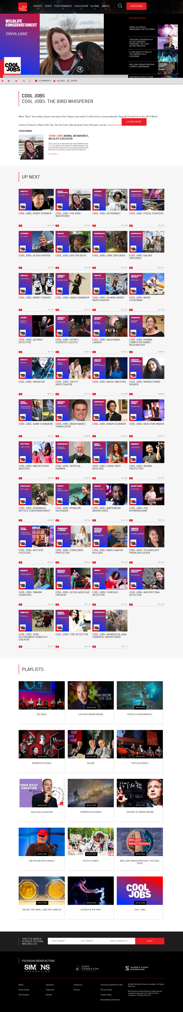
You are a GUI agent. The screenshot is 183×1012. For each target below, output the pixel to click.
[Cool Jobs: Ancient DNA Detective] (146, 578)
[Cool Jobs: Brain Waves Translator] (73, 410)
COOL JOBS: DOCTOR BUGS (71, 255)
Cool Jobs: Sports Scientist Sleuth (67, 341)
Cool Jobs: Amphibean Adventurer (106, 509)
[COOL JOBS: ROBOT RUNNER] (36, 199)
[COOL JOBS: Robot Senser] (36, 284)
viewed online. (114, 125)
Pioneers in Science (91, 812)
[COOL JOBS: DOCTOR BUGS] (73, 242)
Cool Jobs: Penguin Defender (68, 509)
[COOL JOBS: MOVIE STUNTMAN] (146, 284)
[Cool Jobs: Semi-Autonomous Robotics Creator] (36, 620)
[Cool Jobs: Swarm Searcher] (36, 578)
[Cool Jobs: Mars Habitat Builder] (109, 536)
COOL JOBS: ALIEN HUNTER (34, 255)
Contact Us (77, 985)
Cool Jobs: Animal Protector (140, 467)
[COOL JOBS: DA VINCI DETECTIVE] (36, 326)
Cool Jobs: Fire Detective (72, 634)
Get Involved (24, 995)
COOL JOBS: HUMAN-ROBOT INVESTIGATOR (108, 299)
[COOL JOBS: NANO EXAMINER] (73, 284)
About (21, 985)
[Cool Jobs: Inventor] (36, 368)
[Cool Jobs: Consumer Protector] (73, 536)
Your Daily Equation (42, 812)
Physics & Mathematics (139, 714)
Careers (76, 990)
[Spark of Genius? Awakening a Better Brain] (168, 30)
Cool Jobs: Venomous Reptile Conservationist (35, 509)
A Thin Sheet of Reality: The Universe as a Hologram (140, 54)
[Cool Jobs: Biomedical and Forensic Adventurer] (109, 620)
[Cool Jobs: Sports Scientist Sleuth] (73, 326)
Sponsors (50, 985)
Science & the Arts (91, 910)
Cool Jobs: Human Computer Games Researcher (140, 342)
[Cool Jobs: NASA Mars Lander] (109, 326)
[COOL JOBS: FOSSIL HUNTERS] (146, 199)
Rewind (24, 81)
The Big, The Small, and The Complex (41, 910)
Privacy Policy (106, 990)
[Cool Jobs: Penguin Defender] (73, 494)
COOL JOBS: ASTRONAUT (106, 213)
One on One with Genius (42, 861)
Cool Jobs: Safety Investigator (67, 383)
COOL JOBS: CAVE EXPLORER (108, 255)
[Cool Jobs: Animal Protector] (146, 452)
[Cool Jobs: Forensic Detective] (109, 578)
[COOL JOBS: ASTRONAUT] (109, 199)
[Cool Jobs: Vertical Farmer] (73, 452)
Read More (52, 154)
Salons (91, 763)
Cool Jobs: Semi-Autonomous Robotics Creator (33, 637)
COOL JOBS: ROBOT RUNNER (35, 213)
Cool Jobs (139, 910)
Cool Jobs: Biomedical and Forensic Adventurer (109, 635)
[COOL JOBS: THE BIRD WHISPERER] (73, 199)
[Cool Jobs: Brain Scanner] (109, 410)
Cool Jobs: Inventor (32, 382)
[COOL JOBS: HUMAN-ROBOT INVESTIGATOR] (109, 284)
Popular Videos (139, 763)
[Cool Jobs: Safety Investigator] (73, 368)
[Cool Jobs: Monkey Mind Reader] (146, 368)
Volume (8, 81)
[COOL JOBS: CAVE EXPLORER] (109, 242)
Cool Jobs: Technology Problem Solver (144, 551)
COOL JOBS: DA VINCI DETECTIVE (31, 341)
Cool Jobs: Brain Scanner (109, 424)
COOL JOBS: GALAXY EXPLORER (140, 257)
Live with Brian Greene (90, 714)
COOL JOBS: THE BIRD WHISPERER (68, 214)
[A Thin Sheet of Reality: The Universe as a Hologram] (168, 55)
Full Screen (30, 81)
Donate (49, 995)
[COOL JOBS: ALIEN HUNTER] (36, 242)
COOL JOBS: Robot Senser (35, 298)
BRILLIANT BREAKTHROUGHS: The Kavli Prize (139, 862)
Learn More (134, 122)
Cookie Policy (106, 995)
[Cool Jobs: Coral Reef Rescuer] (109, 452)
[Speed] (16, 81)
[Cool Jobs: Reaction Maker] (146, 410)
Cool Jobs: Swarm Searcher (30, 593)
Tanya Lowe (69, 137)
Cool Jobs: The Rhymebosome (138, 509)
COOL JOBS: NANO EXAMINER (72, 298)
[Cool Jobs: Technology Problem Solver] (146, 536)
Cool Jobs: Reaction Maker (146, 424)
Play (2, 81)
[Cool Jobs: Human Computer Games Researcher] (146, 326)
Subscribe (136, 6)
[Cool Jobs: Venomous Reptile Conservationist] (36, 494)
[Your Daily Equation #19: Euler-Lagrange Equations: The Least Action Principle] (168, 43)
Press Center (24, 990)
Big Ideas (42, 714)
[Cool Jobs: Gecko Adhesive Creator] (73, 578)
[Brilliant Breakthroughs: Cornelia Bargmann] (168, 68)
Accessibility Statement (110, 1000)
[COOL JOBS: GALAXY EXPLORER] (146, 242)
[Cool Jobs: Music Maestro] (109, 368)
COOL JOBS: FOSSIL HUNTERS (146, 213)
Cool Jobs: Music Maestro (109, 382)
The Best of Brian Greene (140, 812)
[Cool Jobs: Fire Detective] (73, 620)
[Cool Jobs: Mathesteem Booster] (36, 452)
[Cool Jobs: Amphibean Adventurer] (109, 494)
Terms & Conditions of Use (111, 985)
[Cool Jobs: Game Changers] (36, 410)
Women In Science (41, 763)
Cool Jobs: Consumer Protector (69, 551)
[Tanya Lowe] (31, 147)
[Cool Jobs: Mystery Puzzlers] (36, 536)
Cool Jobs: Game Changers (36, 424)
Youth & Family (91, 861)
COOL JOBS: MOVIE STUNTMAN (140, 299)
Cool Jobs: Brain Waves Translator (71, 425)
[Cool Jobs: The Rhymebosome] (146, 494)
